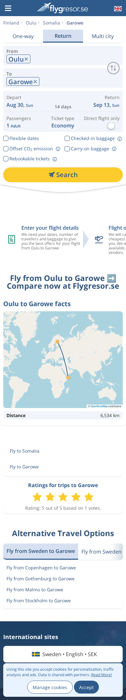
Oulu (31, 23)
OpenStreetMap (99, 406)
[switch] (113, 68)
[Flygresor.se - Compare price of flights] (62, 8)
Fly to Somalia (24, 451)
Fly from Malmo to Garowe (34, 589)
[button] (8, 9)
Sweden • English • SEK (69, 654)
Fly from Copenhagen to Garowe (41, 568)
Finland (11, 23)
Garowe (75, 23)
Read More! (101, 674)
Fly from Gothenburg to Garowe (40, 578)
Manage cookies (50, 687)
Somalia (51, 23)
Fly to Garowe (24, 467)
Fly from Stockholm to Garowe (38, 600)
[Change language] (117, 8)
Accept (86, 687)
